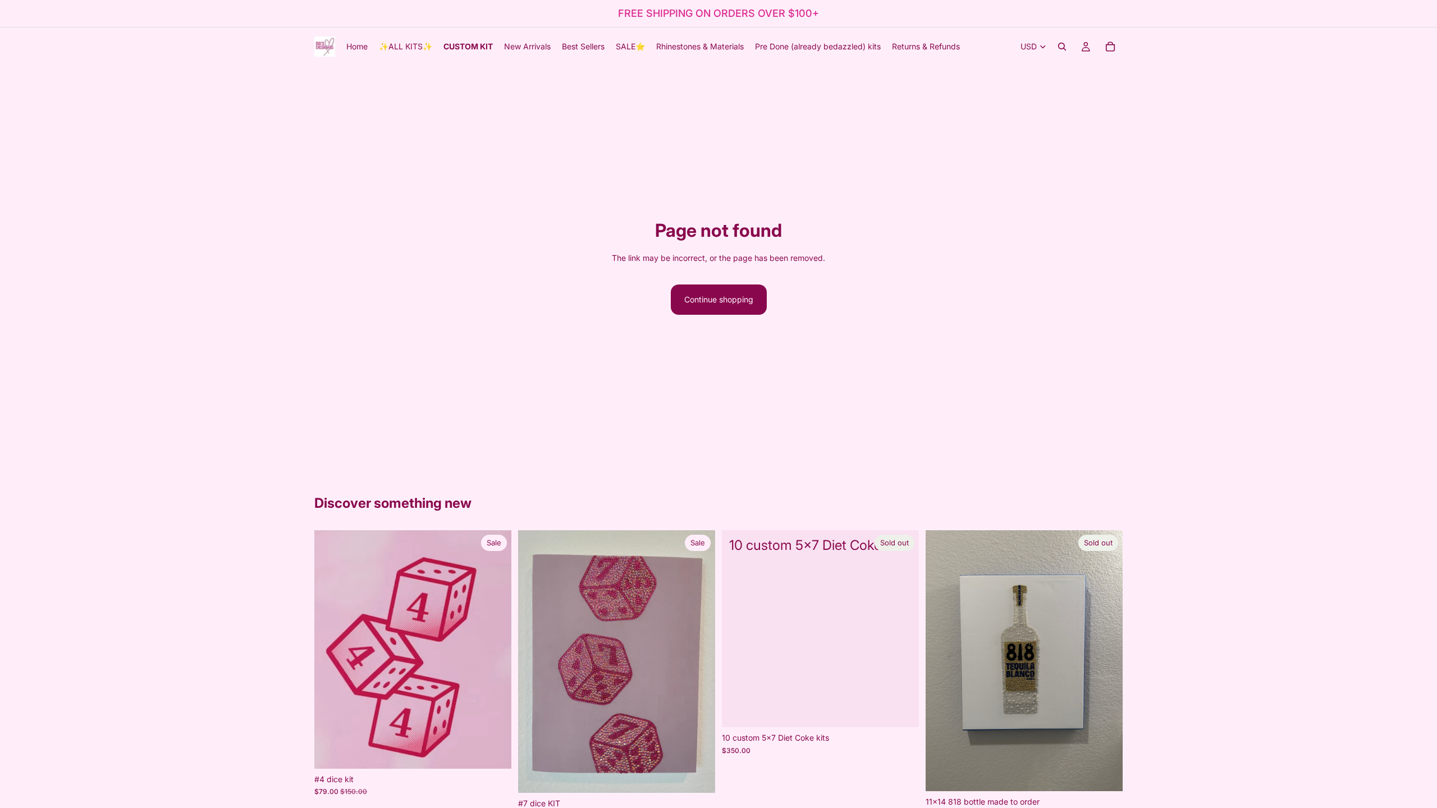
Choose (707, 775)
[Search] (1062, 46)
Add (503, 751)
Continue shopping (718, 299)
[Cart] (1110, 46)
